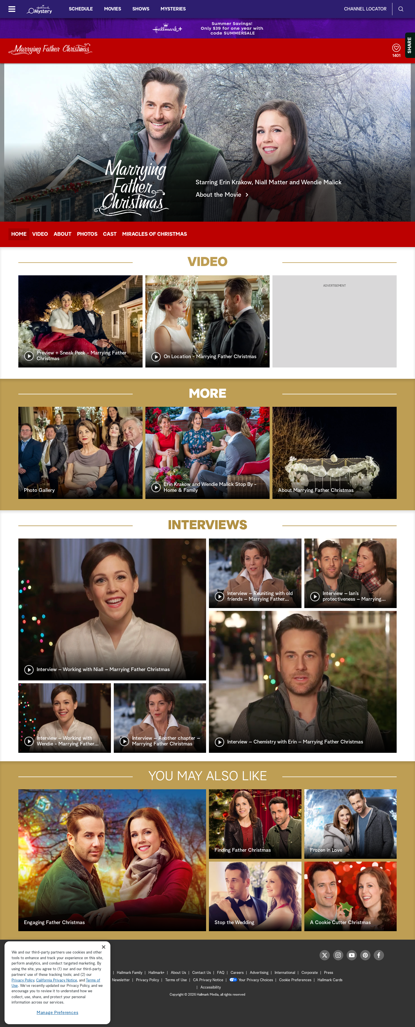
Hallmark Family (129, 973)
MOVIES (112, 9)
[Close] (103, 947)
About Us (178, 973)
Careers (237, 973)
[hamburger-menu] (11, 9)
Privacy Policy (147, 980)
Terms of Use (176, 980)
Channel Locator (365, 9)
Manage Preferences (57, 1013)
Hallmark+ (156, 973)
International (285, 973)
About (62, 234)
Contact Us (201, 973)
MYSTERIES (173, 9)
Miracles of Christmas (154, 234)
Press (328, 973)
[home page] (39, 9)
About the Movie (218, 195)
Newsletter (121, 980)
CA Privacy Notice (208, 980)
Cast (110, 234)
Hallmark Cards (330, 980)
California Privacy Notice (56, 980)
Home (19, 234)
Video (40, 234)
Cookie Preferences (295, 980)
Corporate (310, 973)
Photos (87, 234)
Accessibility (210, 987)
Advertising (259, 973)
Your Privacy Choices (256, 980)
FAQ (220, 973)
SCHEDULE (81, 9)
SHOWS (140, 9)
